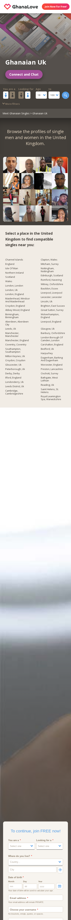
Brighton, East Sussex (53, 305)
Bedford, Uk (47, 349)
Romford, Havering (51, 279)
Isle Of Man (11, 268)
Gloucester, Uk (13, 364)
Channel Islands (14, 259)
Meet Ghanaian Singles (16, 113)
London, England (14, 294)
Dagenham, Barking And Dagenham (52, 359)
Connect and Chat (24, 74)
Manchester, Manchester (12, 335)
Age (38, 89)
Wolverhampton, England (50, 316)
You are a (9, 89)
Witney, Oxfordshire (52, 284)
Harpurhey (47, 353)
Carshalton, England (52, 344)
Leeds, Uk (10, 328)
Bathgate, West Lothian (49, 379)
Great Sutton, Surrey (52, 310)
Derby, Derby (12, 373)
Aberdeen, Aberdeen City (17, 323)
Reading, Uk (47, 385)
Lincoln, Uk (46, 301)
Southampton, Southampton (13, 350)
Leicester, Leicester (51, 297)
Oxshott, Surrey (49, 373)
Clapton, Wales (49, 259)
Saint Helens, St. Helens (50, 391)
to (49, 89)
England (9, 264)
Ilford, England (13, 377)
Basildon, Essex (49, 288)
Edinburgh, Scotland (52, 275)
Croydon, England (15, 305)
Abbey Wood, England (17, 310)
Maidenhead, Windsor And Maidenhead (17, 300)
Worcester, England (51, 364)
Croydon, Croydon (15, 360)
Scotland (10, 277)
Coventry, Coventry (15, 344)
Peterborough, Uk (15, 369)
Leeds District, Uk (14, 386)
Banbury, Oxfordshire (53, 333)
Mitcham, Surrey (50, 264)
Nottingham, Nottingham (47, 270)
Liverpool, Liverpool (51, 292)
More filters (12, 103)
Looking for (25, 89)
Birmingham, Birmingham (12, 316)
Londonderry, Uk (14, 382)
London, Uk (11, 290)
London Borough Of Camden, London (52, 339)
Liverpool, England (51, 321)
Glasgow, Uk (48, 328)
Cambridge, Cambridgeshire (14, 392)
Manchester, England (17, 340)
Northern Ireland (14, 272)
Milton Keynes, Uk (15, 356)
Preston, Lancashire (52, 369)
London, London (14, 285)
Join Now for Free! (56, 6)
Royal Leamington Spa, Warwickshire (51, 398)
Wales (8, 281)
